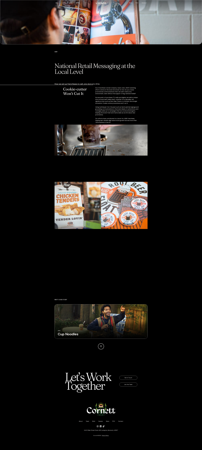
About (57, 3)
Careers (77, 3)
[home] (101, 3)
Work (70, 3)
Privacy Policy (105, 435)
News (130, 3)
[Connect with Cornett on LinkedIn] (101, 426)
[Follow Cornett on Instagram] (98, 426)
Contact (144, 3)
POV (137, 3)
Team (64, 3)
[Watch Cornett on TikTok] (104, 426)
